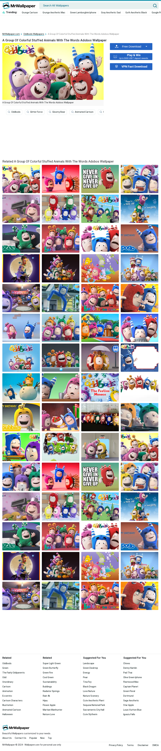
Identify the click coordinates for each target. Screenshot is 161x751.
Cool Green (48, 677)
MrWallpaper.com (11, 34)
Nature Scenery (91, 696)
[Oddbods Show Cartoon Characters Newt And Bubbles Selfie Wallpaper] (100, 447)
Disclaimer (143, 745)
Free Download (131, 46)
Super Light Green (52, 663)
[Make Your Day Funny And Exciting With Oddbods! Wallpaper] (21, 328)
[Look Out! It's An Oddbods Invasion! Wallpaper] (60, 417)
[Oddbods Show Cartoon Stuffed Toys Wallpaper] (100, 417)
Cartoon (6, 686)
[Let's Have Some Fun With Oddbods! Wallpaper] (60, 328)
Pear (85, 677)
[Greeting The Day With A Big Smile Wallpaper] (100, 238)
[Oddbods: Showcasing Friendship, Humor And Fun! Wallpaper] (21, 298)
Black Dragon (89, 686)
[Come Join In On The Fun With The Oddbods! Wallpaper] (139, 387)
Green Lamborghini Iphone (83, 12)
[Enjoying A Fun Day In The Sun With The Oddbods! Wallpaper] (139, 238)
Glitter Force (36, 112)
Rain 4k (46, 696)
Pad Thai (127, 672)
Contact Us (20, 738)
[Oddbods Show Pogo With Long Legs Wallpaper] (60, 298)
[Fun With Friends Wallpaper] (60, 447)
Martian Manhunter (52, 710)
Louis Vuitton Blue (132, 710)
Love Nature (89, 691)
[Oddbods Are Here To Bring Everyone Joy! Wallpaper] (60, 387)
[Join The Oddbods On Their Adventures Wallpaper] (21, 358)
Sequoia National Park (94, 705)
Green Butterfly (50, 668)
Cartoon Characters (12, 700)
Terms (130, 745)
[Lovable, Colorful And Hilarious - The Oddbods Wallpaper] (100, 358)
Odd (4, 677)
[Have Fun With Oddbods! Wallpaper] (100, 387)
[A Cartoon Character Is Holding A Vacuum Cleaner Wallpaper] (21, 209)
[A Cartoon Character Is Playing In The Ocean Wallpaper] (100, 268)
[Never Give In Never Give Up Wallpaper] (100, 179)
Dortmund (128, 696)
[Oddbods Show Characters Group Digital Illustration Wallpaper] (60, 238)
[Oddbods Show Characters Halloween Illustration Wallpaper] (60, 268)
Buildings (47, 686)
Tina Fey (87, 682)
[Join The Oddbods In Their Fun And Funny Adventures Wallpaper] (100, 298)
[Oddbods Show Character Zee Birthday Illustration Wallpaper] (21, 238)
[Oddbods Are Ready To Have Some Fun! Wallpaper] (139, 328)
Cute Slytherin (90, 714)
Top (50, 738)
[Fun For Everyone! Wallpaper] (139, 358)
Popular (33, 738)
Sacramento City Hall (93, 710)
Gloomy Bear (58, 112)
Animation (7, 691)
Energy (86, 672)
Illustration (7, 705)
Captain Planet (130, 686)
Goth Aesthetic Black (136, 12)
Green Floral (129, 691)
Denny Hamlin (130, 668)
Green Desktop (90, 668)
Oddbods (15, 112)
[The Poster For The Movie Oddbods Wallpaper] (139, 209)
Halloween (7, 714)
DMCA (156, 745)
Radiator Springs (51, 691)
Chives (126, 663)
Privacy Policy (116, 745)
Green (5, 668)
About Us (7, 738)
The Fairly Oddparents (13, 672)
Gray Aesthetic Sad (111, 12)
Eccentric (7, 696)
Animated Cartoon (84, 112)
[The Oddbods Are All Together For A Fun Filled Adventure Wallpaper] (139, 179)
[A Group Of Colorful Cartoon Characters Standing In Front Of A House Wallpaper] (100, 328)
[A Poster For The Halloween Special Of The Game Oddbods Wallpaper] (21, 268)
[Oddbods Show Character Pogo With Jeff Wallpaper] (21, 447)
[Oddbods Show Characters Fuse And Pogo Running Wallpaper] (139, 298)
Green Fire (48, 672)
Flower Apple (49, 705)
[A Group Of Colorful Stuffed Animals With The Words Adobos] (21, 179)
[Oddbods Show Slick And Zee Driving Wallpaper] (139, 417)
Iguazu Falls (129, 714)
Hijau (45, 700)
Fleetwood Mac (131, 682)
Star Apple (128, 705)
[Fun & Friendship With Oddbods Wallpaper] (21, 387)
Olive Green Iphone (132, 677)
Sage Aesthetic (131, 700)
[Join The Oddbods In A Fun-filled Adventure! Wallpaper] (139, 268)
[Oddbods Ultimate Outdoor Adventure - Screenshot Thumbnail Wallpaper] (100, 209)
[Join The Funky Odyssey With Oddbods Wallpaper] (60, 209)
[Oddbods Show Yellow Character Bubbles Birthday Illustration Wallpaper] (21, 417)
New (42, 738)
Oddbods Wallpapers (33, 34)
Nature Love (49, 714)
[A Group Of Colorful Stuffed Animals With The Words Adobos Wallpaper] (139, 447)
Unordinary (7, 682)
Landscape (88, 663)
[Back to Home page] (20, 5)
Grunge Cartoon (30, 12)
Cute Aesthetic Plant (93, 700)
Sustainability (50, 682)
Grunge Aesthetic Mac (54, 12)
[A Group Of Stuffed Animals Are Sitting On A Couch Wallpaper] (21, 477)
